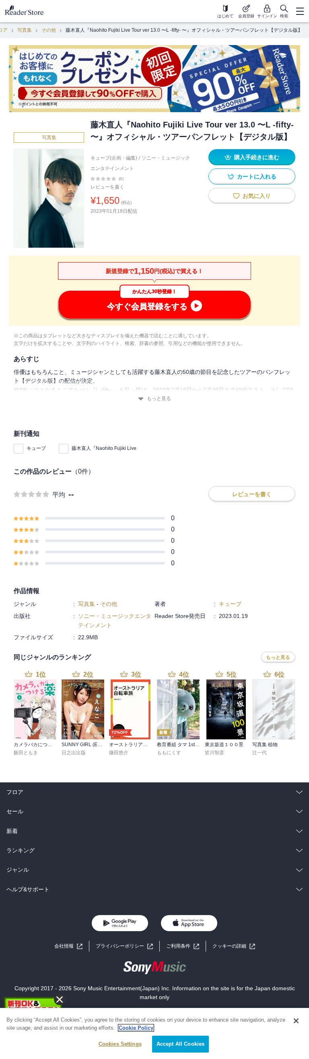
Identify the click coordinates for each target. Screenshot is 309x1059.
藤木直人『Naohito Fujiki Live (104, 448)
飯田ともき (26, 752)
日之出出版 (74, 752)
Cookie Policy (136, 1028)
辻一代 (259, 752)
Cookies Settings (120, 1044)
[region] (154, 1033)
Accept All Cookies (180, 1044)
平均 (58, 494)
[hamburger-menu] (299, 11)
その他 (48, 30)
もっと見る (159, 398)
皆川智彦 (214, 752)
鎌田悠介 (118, 752)
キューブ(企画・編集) (114, 158)
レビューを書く (107, 187)
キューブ (36, 448)
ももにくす (169, 752)
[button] (234, 946)
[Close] (296, 1021)
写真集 (24, 30)
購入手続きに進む (256, 157)
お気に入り (257, 196)
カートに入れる (256, 176)
